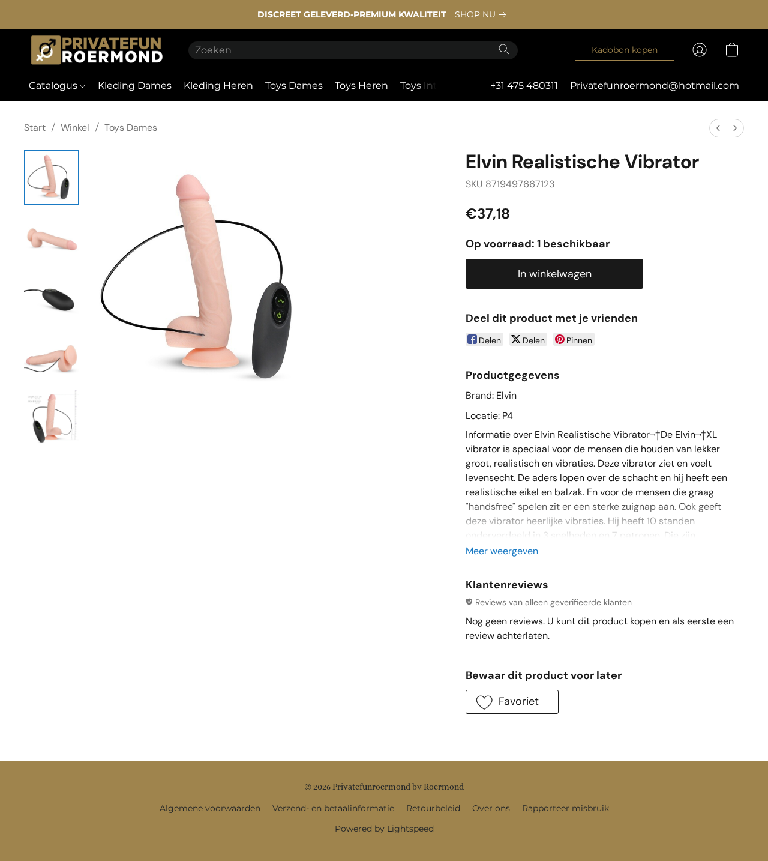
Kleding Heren (218, 85)
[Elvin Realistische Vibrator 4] (51, 417)
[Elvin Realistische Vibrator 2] (51, 297)
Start (35, 127)
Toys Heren (361, 85)
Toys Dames (294, 85)
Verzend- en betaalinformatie (333, 808)
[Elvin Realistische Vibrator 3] (51, 357)
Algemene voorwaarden (210, 808)
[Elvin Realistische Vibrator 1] (51, 237)
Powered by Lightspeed (384, 828)
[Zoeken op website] (504, 49)
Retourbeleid (433, 808)
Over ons (491, 808)
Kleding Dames (135, 85)
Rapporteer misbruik (565, 808)
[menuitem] (718, 128)
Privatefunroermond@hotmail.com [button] (654, 85)
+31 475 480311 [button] (524, 85)
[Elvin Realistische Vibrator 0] (51, 177)
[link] (483, 14)
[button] (96, 50)
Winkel (75, 127)
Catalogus (54, 85)
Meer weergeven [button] (502, 551)
